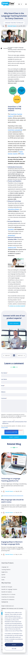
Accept (14, 644)
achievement (11, 235)
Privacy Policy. (4, 427)
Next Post (20, 355)
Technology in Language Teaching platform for (10, 480)
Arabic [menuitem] (2, 579)
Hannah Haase (12, 26)
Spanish (15, 153)
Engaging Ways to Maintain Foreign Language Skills (12, 543)
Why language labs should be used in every (12, 501)
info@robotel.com (9, 606)
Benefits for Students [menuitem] (6, 592)
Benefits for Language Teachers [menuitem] (9, 589)
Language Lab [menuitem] (4, 567)
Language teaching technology (14, 22)
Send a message (14, 323)
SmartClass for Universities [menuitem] (7, 597)
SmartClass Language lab (15, 130)
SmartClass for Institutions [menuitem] (7, 599)
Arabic (22, 153)
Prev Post (7, 355)
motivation (11, 229)
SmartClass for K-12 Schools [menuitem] (8, 594)
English (21, 151)
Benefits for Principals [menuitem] (6, 587)
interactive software (13, 209)
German (10, 153)
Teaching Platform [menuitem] (5, 569)
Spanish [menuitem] (3, 574)
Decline (14, 648)
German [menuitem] (3, 577)
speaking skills (12, 247)
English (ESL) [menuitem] (4, 572)
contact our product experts (17, 306)
